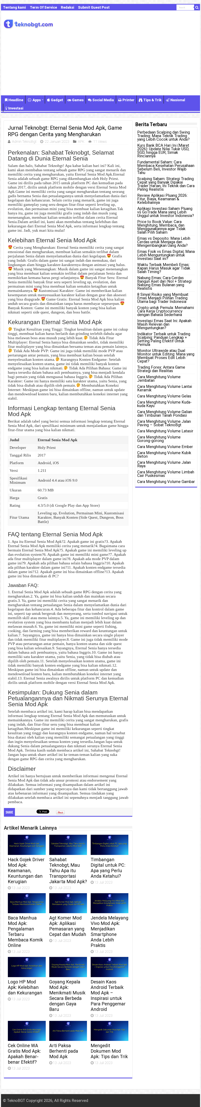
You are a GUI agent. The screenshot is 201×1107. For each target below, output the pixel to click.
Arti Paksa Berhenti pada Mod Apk (63, 1051)
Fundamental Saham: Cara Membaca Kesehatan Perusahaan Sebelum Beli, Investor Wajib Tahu (165, 167)
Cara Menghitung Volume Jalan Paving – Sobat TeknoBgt (164, 423)
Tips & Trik (152, 100)
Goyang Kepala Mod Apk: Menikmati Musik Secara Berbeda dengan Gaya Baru (67, 995)
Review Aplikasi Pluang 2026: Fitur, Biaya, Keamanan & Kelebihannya (162, 199)
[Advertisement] (100, 62)
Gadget (57, 100)
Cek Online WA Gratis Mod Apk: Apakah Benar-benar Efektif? (24, 1054)
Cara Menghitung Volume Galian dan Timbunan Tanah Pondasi (164, 413)
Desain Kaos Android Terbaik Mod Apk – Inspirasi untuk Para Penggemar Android (108, 995)
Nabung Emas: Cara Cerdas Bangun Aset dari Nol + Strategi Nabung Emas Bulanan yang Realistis (164, 283)
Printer (128, 100)
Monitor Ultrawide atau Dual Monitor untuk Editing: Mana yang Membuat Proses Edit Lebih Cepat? (165, 356)
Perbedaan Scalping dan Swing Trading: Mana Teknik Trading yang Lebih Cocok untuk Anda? (163, 136)
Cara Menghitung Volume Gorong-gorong (159, 439)
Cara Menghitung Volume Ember (165, 446)
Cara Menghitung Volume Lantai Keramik (164, 388)
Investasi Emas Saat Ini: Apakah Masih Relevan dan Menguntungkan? (164, 324)
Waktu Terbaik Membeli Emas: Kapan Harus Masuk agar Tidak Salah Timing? (163, 268)
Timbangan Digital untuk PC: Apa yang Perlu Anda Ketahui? (108, 868)
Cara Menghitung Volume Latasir (165, 431)
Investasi (15, 108)
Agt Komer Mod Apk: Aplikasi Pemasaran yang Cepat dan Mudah (67, 926)
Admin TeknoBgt (24, 141)
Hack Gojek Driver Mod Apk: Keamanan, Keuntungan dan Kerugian (26, 870)
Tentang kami (14, 7)
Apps (37, 100)
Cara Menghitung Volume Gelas (164, 396)
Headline (15, 100)
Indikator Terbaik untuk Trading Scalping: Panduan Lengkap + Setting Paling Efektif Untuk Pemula (163, 339)
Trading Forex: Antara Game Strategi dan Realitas (161, 369)
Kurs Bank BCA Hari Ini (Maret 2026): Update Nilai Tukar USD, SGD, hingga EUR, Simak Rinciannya (163, 150)
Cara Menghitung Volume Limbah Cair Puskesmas (165, 474)
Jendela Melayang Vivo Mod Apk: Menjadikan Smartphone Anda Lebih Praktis (109, 931)
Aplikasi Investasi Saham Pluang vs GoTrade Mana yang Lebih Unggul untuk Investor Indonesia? (165, 212)
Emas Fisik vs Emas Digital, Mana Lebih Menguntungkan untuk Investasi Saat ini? (166, 255)
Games (78, 100)
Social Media (103, 100)
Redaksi (67, 7)
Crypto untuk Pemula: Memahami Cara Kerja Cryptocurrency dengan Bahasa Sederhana (165, 311)
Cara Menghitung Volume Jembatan (159, 378)
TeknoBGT (16, 1100)
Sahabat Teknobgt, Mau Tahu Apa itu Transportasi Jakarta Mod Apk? (68, 870)
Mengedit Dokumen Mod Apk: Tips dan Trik (109, 1051)
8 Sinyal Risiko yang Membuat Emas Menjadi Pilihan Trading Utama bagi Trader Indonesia (162, 298)
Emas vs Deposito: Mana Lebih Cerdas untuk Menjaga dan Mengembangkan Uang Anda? (163, 242)
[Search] (197, 7)
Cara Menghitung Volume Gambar (166, 481)
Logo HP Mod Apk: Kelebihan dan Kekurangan (25, 987)
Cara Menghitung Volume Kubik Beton (164, 454)
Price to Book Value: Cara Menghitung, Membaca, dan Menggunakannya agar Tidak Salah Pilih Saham (161, 227)
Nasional (177, 100)
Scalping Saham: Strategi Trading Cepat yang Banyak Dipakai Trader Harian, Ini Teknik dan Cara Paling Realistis (166, 184)
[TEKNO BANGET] (28, 23)
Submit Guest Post (94, 7)
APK (81, 141)
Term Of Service (43, 7)
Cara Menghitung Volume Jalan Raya (164, 464)
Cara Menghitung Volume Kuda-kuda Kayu (164, 404)
